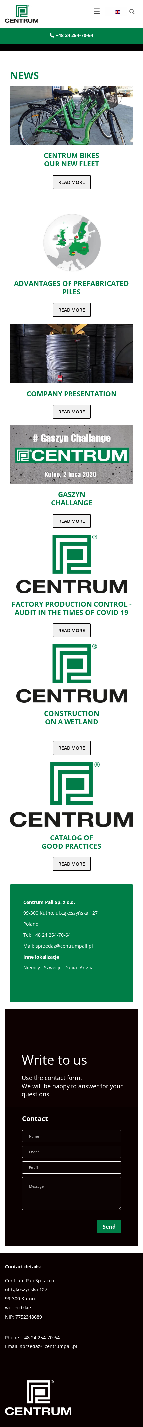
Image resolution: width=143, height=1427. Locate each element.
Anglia (87, 967)
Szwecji (53, 967)
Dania (71, 967)
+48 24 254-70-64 (71, 35)
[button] (70, 11)
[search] (132, 12)
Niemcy (31, 967)
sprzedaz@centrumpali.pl (64, 946)
